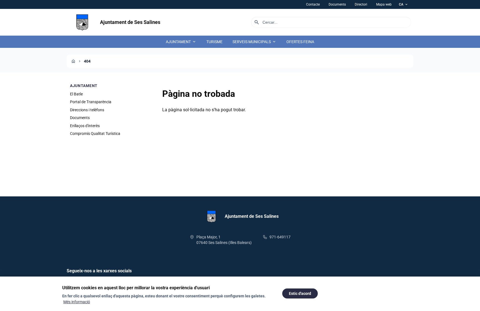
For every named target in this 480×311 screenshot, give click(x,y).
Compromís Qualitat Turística (95, 133)
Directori (361, 4)
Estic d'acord (300, 293)
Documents (337, 4)
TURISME (214, 42)
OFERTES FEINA (300, 42)
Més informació (76, 302)
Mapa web (384, 4)
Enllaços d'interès (85, 126)
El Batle (76, 94)
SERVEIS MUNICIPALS (254, 42)
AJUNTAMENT (181, 42)
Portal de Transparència (90, 102)
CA (403, 4)
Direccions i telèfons (87, 110)
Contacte (313, 4)
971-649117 (280, 237)
